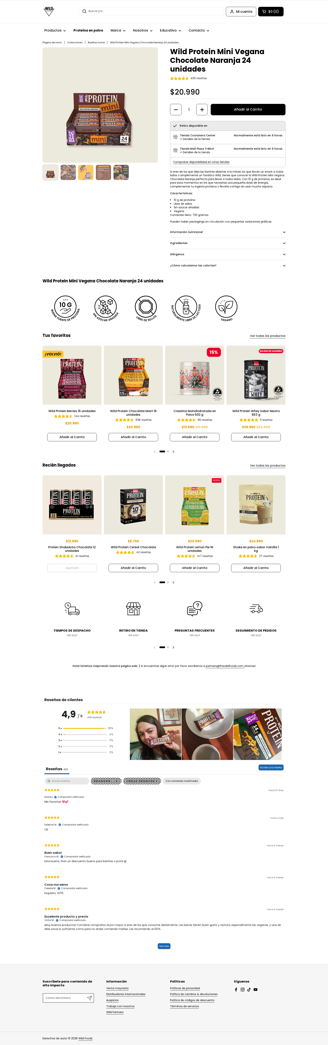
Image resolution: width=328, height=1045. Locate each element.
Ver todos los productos (267, 336)
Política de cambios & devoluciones (194, 994)
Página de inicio (52, 42)
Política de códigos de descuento (192, 1000)
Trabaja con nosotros (120, 1006)
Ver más (164, 946)
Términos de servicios (184, 1006)
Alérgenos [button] (177, 254)
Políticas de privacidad (185, 988)
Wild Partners (115, 1012)
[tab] (195, 139)
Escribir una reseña (271, 767)
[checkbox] (182, 781)
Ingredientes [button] (179, 243)
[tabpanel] (164, 865)
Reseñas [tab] (57, 769)
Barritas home (96, 42)
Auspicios (112, 1000)
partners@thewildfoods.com (225, 666)
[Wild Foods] (49, 11)
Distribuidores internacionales (125, 994)
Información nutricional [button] (186, 232)
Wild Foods (85, 1038)
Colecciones (75, 42)
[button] (271, 11)
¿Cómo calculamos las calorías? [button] (193, 265)
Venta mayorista (117, 988)
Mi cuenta (244, 11)
